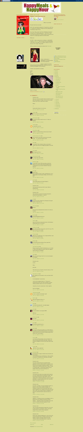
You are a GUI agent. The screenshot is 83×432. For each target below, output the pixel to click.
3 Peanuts (34, 234)
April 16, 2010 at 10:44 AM (38, 394)
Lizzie (34, 322)
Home (42, 424)
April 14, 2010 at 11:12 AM (38, 381)
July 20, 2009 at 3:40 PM (38, 224)
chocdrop (34, 124)
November (58, 79)
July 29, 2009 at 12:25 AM (38, 358)
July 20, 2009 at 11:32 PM (38, 258)
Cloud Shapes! (58, 94)
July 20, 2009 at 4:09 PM (38, 231)
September (58, 82)
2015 (56, 70)
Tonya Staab (35, 205)
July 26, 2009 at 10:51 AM (38, 349)
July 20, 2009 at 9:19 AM (38, 153)
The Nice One (35, 317)
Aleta (33, 142)
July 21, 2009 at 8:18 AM (38, 271)
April (57, 102)
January (57, 106)
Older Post (51, 424)
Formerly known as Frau (37, 135)
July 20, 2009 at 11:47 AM (38, 196)
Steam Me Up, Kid (36, 273)
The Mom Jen (35, 227)
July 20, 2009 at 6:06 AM (38, 127)
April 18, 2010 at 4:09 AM (38, 411)
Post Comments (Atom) (39, 426)
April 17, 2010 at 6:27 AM (38, 403)
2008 (56, 108)
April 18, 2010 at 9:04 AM (38, 420)
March (57, 103)
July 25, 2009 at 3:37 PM (38, 334)
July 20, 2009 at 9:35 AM (38, 159)
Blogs (57, 49)
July (57, 85)
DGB (33, 303)
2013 (56, 72)
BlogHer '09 (36, 41)
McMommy (34, 161)
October (57, 80)
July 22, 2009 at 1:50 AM (38, 306)
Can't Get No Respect (59, 97)
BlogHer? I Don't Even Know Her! (37, 16)
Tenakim (34, 112)
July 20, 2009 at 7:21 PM (38, 251)
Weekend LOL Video (59, 91)
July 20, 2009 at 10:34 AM (38, 189)
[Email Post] (43, 91)
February (57, 105)
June (57, 99)
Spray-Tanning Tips (59, 93)
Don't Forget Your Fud (59, 96)
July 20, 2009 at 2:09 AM (38, 122)
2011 (56, 73)
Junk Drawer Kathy (36, 246)
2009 (56, 76)
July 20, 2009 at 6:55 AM (38, 133)
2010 (56, 75)
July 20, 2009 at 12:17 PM (38, 203)
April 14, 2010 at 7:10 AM (38, 370)
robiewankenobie (35, 292)
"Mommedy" (49, 46)
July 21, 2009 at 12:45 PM (38, 295)
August (57, 83)
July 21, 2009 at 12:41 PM (38, 289)
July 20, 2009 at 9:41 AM (38, 177)
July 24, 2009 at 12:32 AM (38, 320)
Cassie (34, 150)
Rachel (34, 328)
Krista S (34, 337)
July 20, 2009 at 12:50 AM (38, 115)
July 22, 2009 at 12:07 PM (38, 314)
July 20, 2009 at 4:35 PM (38, 238)
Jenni (33, 309)
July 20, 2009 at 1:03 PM (38, 212)
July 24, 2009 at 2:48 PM (38, 325)
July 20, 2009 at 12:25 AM (38, 109)
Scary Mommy (35, 130)
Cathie (34, 254)
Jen (33, 199)
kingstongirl (34, 352)
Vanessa (34, 220)
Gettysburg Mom (35, 156)
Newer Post (32, 424)
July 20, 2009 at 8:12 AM (38, 140)
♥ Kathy (34, 346)
